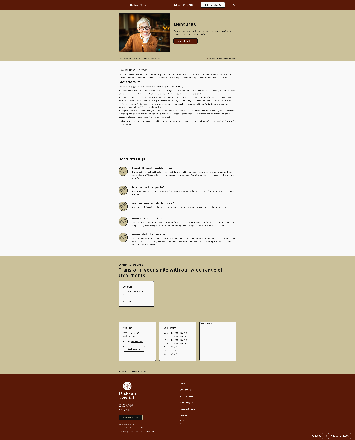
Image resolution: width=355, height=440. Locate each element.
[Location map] (218, 341)
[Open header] (121, 5)
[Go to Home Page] (138, 5)
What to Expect (186, 402)
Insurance (184, 415)
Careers (146, 431)
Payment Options (187, 409)
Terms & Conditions (135, 431)
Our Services (185, 390)
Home (182, 383)
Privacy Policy (123, 431)
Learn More (127, 301)
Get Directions (134, 349)
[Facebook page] (182, 422)
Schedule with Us (213, 5)
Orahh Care (153, 431)
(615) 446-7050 (156, 58)
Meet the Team (186, 396)
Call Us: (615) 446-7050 (183, 5)
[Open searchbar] (234, 5)
